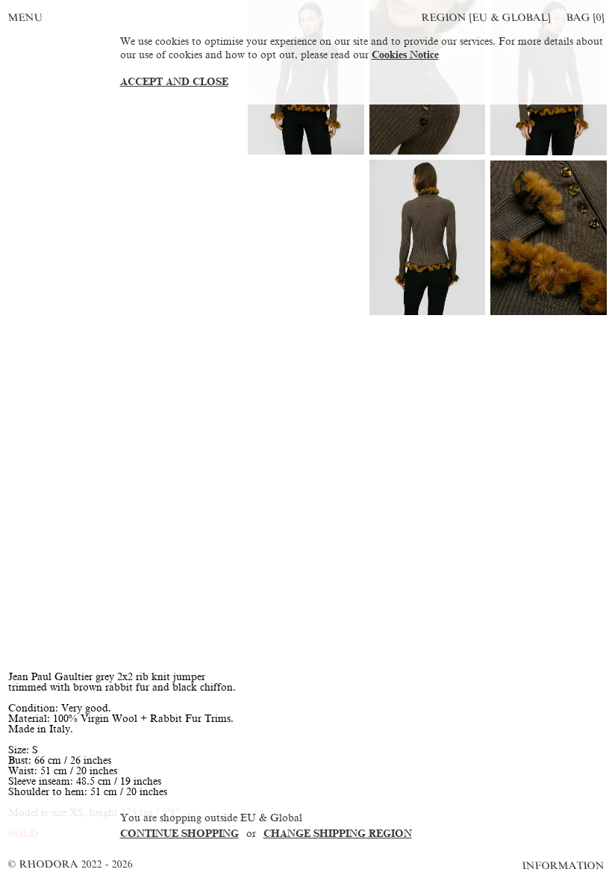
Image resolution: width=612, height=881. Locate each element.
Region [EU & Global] (486, 17)
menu (25, 17)
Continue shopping (179, 833)
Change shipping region (337, 833)
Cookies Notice (405, 54)
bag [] (585, 17)
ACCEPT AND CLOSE (174, 81)
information (563, 865)
